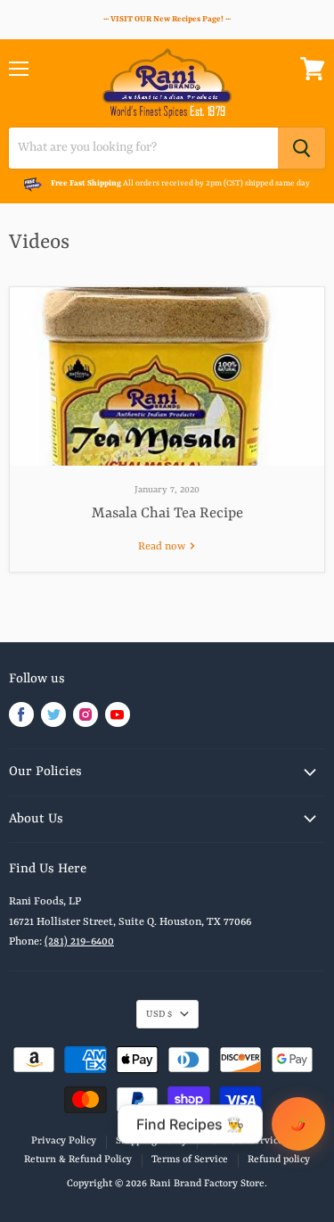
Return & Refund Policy (78, 1160)
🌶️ (298, 1124)
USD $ (159, 1014)
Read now (163, 547)
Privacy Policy (63, 1141)
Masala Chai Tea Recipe (167, 513)
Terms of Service (189, 1160)
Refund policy (279, 1160)
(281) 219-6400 (79, 942)
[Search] (301, 148)
